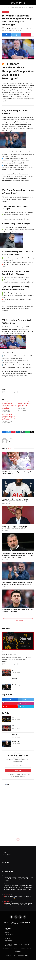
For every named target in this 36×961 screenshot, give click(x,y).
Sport (7, 927)
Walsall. (14, 678)
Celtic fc (7, 932)
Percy (8, 28)
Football (8, 928)
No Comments (10, 30)
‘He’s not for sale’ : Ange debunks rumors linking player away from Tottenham (24, 404)
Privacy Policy (16, 776)
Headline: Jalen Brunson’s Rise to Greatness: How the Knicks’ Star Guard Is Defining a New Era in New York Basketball (18, 878)
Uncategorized (9, 934)
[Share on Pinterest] (26, 35)
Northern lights (25, 922)
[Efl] (6, 672)
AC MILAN (7, 938)
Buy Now (7, 922)
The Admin (27, 955)
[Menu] (3, 3)
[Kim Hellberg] (6, 687)
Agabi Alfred (7, 901)
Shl (3, 652)
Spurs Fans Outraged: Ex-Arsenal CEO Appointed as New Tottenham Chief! (14, 527)
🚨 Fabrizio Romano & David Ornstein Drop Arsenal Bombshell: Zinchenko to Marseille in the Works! (18, 904)
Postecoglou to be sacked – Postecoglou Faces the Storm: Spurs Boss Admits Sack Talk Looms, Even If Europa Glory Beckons (18, 555)
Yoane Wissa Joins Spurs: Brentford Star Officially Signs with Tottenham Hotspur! (15, 500)
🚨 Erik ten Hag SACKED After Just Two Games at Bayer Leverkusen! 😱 (17, 897)
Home (12, 922)
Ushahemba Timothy (9, 875)
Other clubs (8, 941)
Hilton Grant (7, 894)
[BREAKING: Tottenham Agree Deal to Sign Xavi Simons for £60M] (18, 461)
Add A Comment (18, 620)
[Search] (33, 3)
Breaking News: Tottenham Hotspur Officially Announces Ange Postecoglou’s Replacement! (9, 405)
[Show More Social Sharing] (32, 35)
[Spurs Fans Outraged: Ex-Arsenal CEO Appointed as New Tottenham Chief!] (18, 515)
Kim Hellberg (16, 684)
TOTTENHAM (5, 11)
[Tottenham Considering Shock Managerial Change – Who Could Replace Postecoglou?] (18, 49)
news (6, 930)
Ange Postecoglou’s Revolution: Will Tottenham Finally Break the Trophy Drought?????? (9, 417)
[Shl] (18, 641)
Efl (13, 670)
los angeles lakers (11, 937)
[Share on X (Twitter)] (16, 35)
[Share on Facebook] (6, 35)
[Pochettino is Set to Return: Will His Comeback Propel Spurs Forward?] (18, 598)
